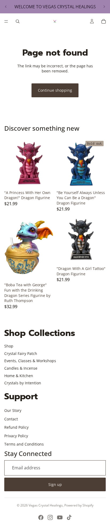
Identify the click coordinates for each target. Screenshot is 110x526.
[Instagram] (50, 517)
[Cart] (103, 21)
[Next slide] (104, 7)
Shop (8, 346)
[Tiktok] (69, 517)
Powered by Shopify (78, 505)
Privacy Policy (16, 435)
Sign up (55, 484)
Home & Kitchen (18, 375)
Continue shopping (55, 90)
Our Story (12, 410)
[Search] (17, 21)
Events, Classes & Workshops (30, 360)
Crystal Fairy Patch (20, 353)
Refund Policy (16, 427)
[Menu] (6, 21)
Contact (11, 418)
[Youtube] (60, 517)
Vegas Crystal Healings (46, 505)
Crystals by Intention (22, 382)
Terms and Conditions (24, 444)
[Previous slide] (6, 7)
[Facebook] (41, 517)
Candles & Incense (20, 368)
